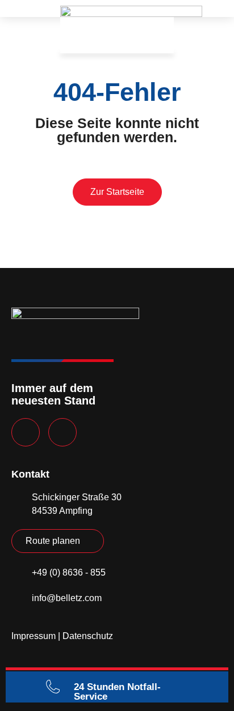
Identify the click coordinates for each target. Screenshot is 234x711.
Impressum (33, 636)
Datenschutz (87, 636)
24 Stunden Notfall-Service (117, 692)
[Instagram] (62, 432)
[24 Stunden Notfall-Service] (53, 686)
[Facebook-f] (25, 432)
